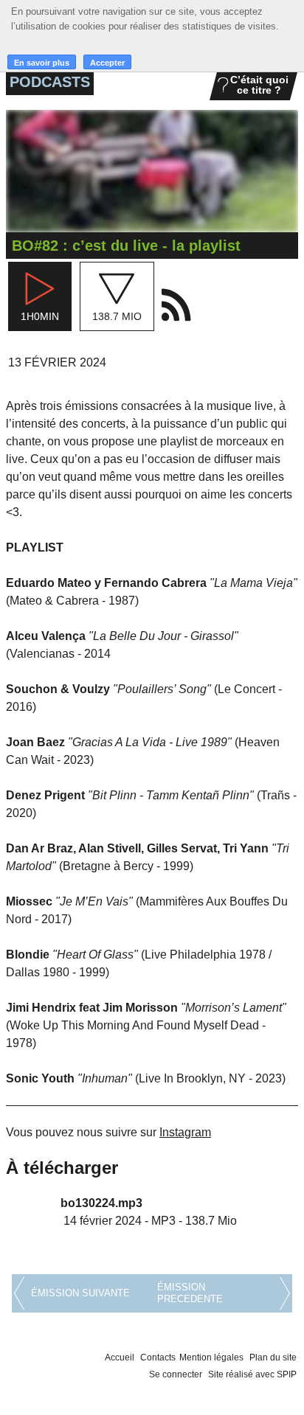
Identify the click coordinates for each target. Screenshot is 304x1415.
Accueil (119, 1357)
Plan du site (273, 1357)
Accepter (107, 62)
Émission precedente (190, 1293)
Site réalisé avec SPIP (252, 1374)
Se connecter (175, 1374)
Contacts (158, 1357)
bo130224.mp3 (101, 1203)
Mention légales (211, 1357)
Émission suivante (80, 1292)
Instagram (185, 1132)
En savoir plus (41, 62)
